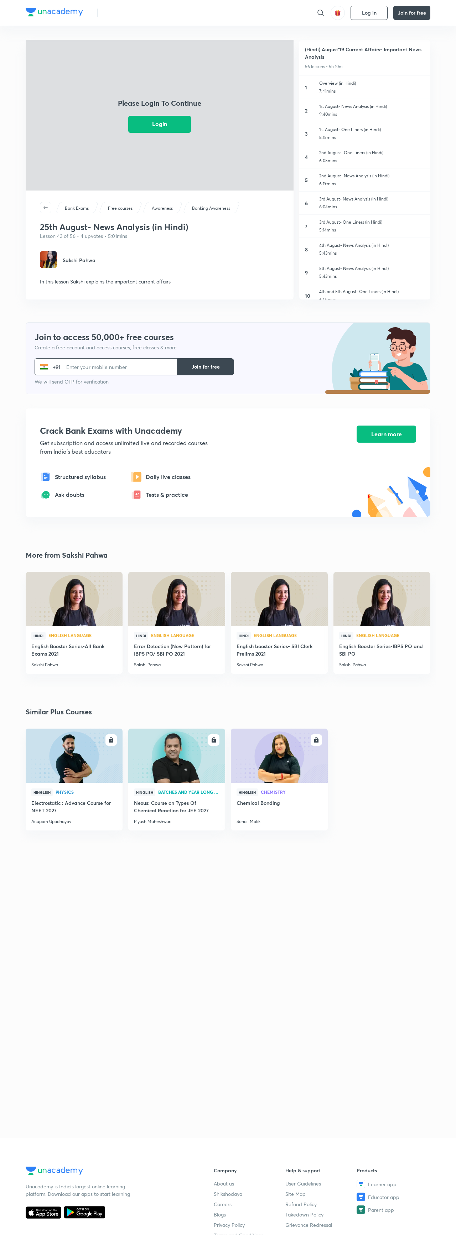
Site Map (295, 1193)
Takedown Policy (304, 1214)
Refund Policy (301, 1204)
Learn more (386, 434)
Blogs (220, 1214)
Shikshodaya (228, 1193)
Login (159, 123)
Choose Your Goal (135, 12)
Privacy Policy (229, 1224)
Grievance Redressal (308, 1224)
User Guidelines (303, 1183)
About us (224, 1183)
